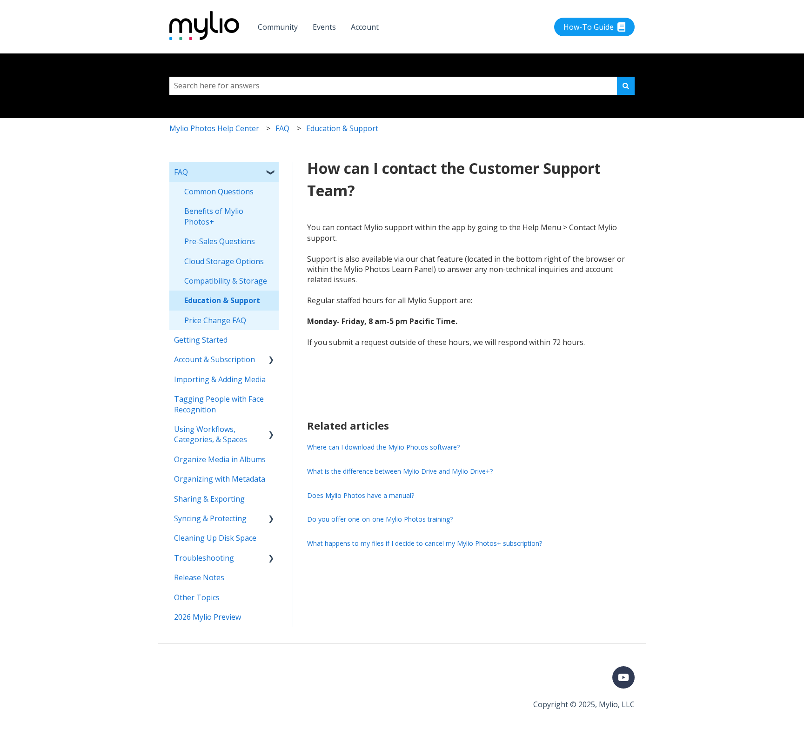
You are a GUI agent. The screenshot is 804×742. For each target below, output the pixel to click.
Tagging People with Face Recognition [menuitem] (219, 404)
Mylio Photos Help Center (214, 128)
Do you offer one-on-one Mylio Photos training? (380, 519)
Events (324, 27)
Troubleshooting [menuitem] (204, 558)
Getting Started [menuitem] (201, 340)
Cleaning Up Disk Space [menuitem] (215, 538)
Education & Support (342, 128)
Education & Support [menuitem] (222, 300)
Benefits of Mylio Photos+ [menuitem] (213, 216)
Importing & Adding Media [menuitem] (220, 379)
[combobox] (393, 85)
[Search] (626, 85)
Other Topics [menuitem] (197, 597)
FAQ (282, 128)
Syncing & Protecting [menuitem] (210, 518)
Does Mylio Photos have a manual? (360, 495)
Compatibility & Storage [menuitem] (225, 281)
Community (278, 27)
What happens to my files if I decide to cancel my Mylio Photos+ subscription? (424, 543)
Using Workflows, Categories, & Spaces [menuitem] (210, 434)
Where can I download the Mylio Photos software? (383, 447)
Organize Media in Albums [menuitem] (220, 459)
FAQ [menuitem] (181, 172)
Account (365, 27)
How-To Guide (588, 27)
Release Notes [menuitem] (199, 577)
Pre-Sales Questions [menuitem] (219, 241)
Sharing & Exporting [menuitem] (209, 499)
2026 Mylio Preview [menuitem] (207, 617)
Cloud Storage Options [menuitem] (224, 261)
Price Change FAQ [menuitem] (215, 320)
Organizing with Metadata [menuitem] (219, 479)
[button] (271, 172)
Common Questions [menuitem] (219, 191)
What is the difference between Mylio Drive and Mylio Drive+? (400, 471)
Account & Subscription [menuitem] (214, 359)
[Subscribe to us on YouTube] (623, 677)
